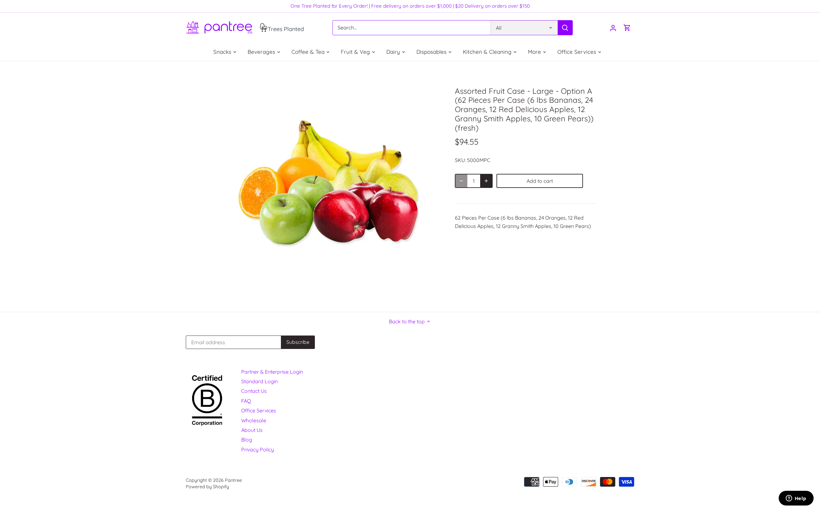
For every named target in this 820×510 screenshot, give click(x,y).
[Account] (613, 27)
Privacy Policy (257, 449)
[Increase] (486, 181)
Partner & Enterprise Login (272, 371)
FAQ (246, 401)
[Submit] (565, 27)
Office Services (258, 410)
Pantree (233, 480)
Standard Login (259, 381)
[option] (331, 186)
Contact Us (254, 391)
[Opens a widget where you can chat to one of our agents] (796, 499)
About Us (252, 430)
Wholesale (253, 420)
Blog (246, 439)
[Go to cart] (627, 27)
